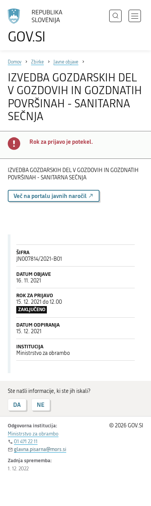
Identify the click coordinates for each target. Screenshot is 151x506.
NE (41, 405)
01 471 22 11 (26, 441)
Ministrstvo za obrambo (33, 434)
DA (17, 405)
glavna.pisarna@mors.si (40, 449)
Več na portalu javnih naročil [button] (51, 196)
